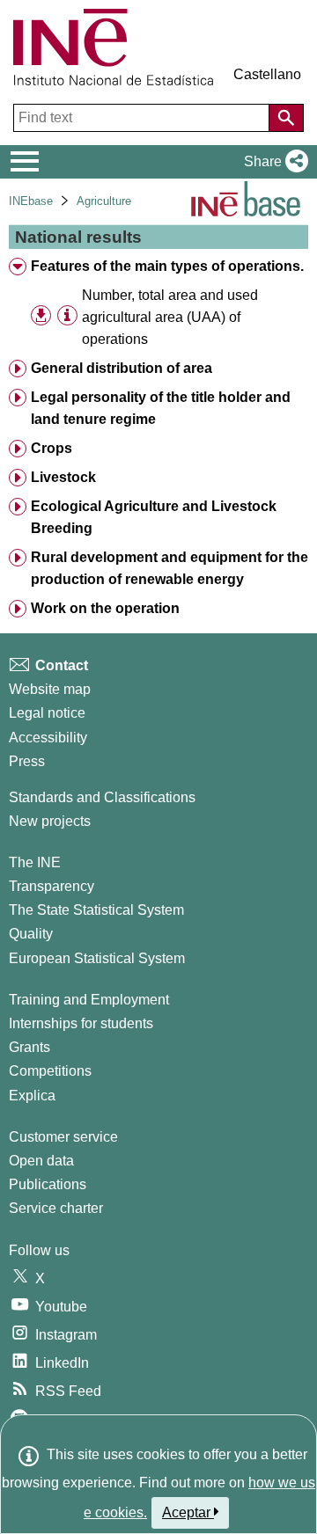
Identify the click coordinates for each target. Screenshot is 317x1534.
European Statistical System (97, 958)
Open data (41, 1160)
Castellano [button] (267, 74)
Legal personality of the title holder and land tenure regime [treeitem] (161, 408)
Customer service (63, 1136)
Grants (29, 1047)
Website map (50, 689)
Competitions (50, 1070)
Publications (47, 1184)
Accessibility (48, 737)
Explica (32, 1095)
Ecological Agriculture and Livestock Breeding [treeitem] (153, 517)
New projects (50, 821)
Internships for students (81, 1023)
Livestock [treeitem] (63, 477)
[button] (272, 162)
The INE (35, 862)
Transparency (51, 886)
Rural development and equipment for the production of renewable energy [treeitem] (169, 568)
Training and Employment (89, 999)
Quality (31, 933)
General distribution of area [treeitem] (121, 368)
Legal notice (47, 712)
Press (27, 761)
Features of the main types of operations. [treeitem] (167, 266)
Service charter (56, 1208)
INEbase (31, 201)
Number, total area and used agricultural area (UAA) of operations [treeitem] (170, 317)
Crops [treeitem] (51, 448)
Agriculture (104, 201)
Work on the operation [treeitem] (105, 608)
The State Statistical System (96, 909)
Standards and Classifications (102, 797)
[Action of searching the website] (286, 118)
